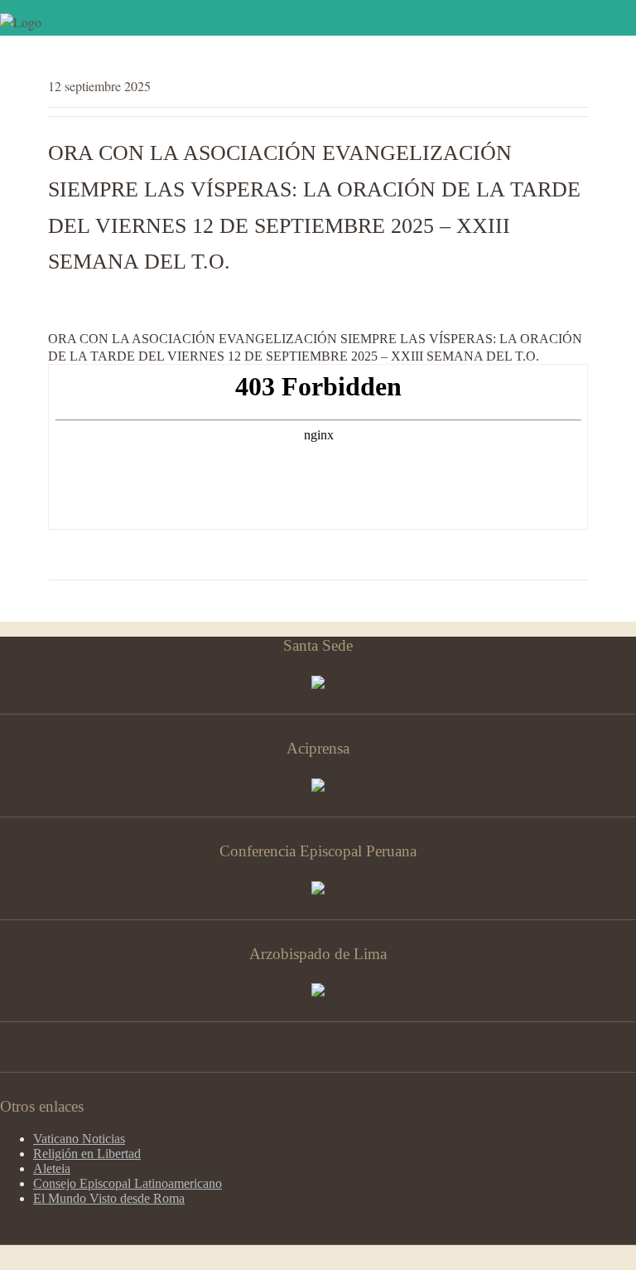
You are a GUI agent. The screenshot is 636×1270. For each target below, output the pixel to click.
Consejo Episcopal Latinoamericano (127, 1183)
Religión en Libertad (87, 1153)
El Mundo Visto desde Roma (109, 1198)
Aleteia (51, 1168)
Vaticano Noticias (79, 1139)
